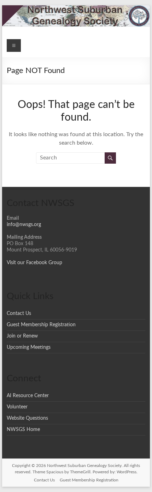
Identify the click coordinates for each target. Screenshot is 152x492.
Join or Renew (22, 336)
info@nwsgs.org (24, 224)
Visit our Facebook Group (34, 262)
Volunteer (17, 407)
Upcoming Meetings (29, 347)
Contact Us (19, 313)
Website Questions (27, 418)
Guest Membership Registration (41, 324)
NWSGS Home (23, 429)
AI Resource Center (28, 395)
